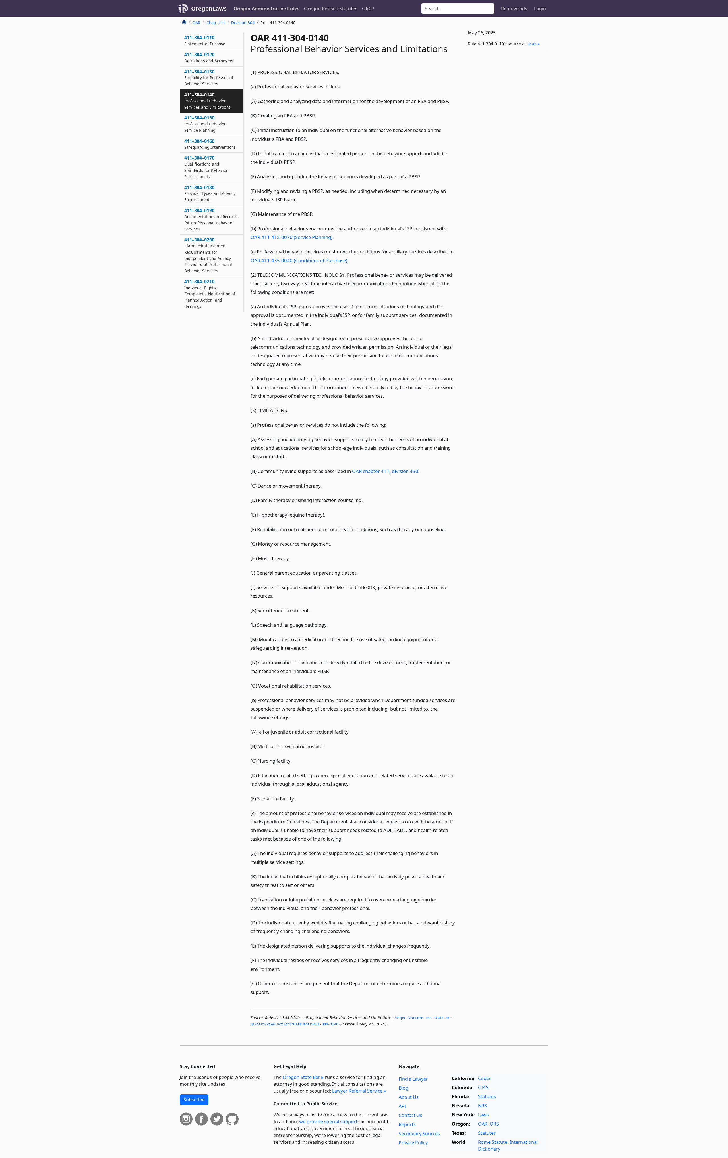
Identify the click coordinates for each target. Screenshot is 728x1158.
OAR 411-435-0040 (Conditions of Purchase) (299, 260)
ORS (494, 1124)
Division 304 (243, 22)
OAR (196, 22)
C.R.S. (484, 1087)
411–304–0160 (210, 144)
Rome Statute (492, 1142)
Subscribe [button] (194, 1100)
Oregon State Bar (301, 1077)
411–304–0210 (209, 293)
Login (540, 8)
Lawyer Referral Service (357, 1091)
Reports (407, 1124)
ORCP (368, 8)
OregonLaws (209, 8)
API (402, 1106)
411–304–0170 (206, 167)
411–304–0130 (208, 78)
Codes (484, 1078)
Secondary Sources (419, 1133)
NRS (482, 1106)
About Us (409, 1097)
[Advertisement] (505, 145)
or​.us (532, 43)
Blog (403, 1088)
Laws (483, 1115)
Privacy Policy (413, 1143)
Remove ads (514, 8)
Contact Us (410, 1115)
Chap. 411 (215, 22)
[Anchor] (343, 71)
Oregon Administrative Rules (266, 8)
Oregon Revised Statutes (330, 8)
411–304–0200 (208, 255)
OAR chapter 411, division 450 (385, 471)
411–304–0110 (204, 40)
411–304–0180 (209, 193)
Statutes (487, 1096)
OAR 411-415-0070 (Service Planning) (291, 237)
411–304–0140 (207, 101)
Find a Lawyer (413, 1079)
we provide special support (328, 1121)
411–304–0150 (205, 124)
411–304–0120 (208, 57)
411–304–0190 (211, 219)
